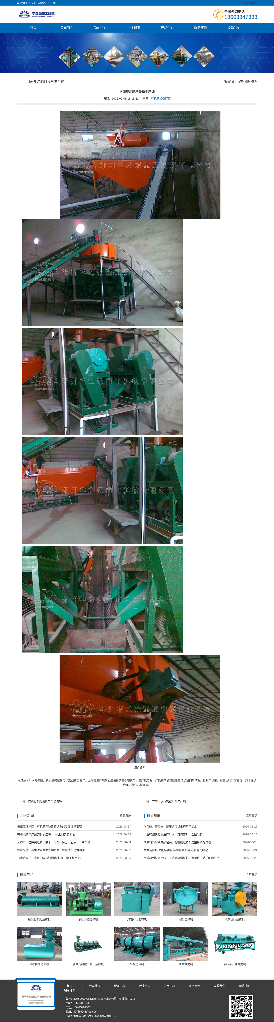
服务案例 (200, 27)
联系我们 (251, 3)
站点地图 (69, 990)
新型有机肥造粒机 (39, 919)
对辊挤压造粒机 (137, 919)
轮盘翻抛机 (186, 964)
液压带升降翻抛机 (234, 964)
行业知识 (133, 27)
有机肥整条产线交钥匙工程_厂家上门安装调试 (46, 834)
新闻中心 (100, 27)
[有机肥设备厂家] (42, 14)
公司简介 (66, 27)
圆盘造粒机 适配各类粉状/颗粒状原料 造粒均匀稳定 (176, 850)
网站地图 (244, 985)
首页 (33, 27)
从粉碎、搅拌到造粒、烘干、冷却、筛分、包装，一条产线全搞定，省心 (56, 842)
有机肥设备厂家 (161, 98)
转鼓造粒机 (137, 964)
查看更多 (125, 815)
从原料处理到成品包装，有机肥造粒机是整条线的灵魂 (177, 842)
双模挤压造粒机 (235, 919)
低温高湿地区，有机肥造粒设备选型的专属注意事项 (49, 826)
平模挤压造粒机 (39, 964)
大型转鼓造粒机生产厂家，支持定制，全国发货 (173, 834)
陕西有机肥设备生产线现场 (45, 801)
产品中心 (167, 27)
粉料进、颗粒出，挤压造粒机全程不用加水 (170, 826)
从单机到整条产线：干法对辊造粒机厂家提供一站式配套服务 (181, 858)
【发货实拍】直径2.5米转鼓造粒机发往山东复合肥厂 (50, 858)
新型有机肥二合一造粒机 (88, 964)
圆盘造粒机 (186, 919)
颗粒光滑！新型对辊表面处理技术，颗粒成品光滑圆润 (51, 850)
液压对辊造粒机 (88, 919)
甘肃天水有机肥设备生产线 (169, 801)
